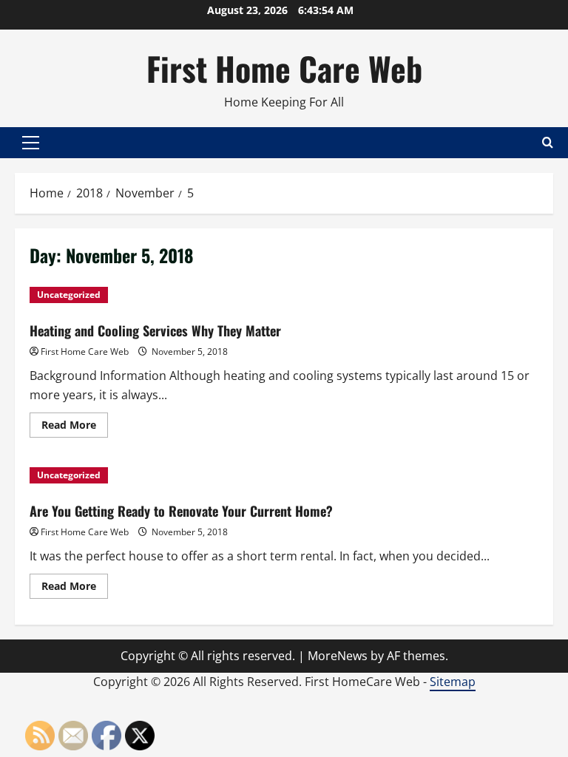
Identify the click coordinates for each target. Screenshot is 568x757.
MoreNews (338, 656)
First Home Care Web (284, 68)
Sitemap (453, 681)
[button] (31, 142)
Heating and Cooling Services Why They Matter (155, 330)
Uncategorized (69, 294)
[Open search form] (547, 142)
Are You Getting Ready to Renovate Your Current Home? (181, 510)
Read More (74, 427)
